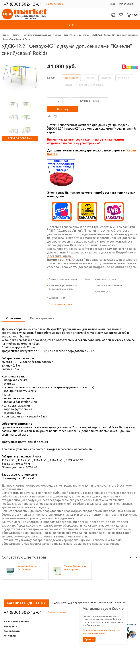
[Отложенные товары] (121, 15)
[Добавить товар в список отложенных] (55, 116)
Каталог (16, 35)
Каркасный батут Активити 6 (27, 568)
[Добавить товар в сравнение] (49, 116)
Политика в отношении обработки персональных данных (101, 631)
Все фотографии (20, 138)
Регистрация (126, 4)
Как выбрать (12, 631)
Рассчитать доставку (26, 603)
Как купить (10, 626)
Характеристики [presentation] (42, 318)
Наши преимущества (16, 621)
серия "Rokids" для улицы (76, 35)
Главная (5, 35)
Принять (89, 639)
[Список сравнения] (113, 15)
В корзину (62, 109)
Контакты (10, 635)
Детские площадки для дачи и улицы (42, 35)
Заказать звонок (55, 4)
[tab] (13, 318)
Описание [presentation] (13, 318)
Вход (112, 4)
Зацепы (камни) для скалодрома (75, 568)
